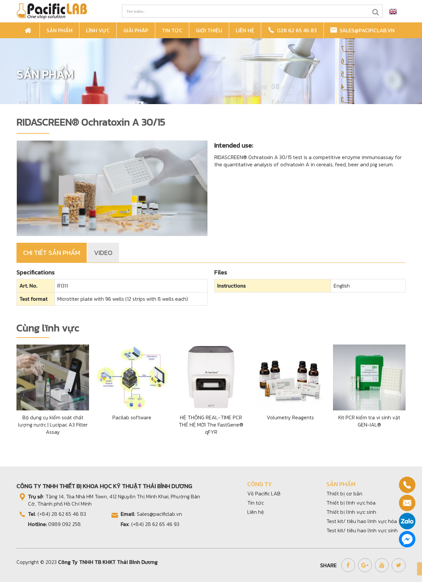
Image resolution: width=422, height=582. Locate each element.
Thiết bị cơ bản (344, 493)
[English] (393, 11)
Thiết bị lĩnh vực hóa (351, 503)
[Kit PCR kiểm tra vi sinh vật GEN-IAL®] (369, 376)
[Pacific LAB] (51, 10)
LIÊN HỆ (245, 30)
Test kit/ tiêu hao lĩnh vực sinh (362, 530)
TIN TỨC (172, 30)
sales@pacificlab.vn (366, 30)
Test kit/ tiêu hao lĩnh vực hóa (361, 521)
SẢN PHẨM (59, 30)
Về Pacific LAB (264, 493)
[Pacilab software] (132, 376)
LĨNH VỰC (98, 30)
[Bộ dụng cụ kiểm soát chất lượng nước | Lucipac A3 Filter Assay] (52, 376)
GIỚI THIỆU (209, 30)
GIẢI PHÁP (135, 30)
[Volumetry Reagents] (290, 376)
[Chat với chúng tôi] (407, 539)
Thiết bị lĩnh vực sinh (351, 512)
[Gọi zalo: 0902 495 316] (407, 521)
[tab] (51, 253)
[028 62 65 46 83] (407, 485)
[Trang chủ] (29, 30)
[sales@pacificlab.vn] (407, 503)
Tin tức (255, 503)
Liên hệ (255, 512)
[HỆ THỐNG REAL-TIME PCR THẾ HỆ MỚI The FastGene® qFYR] (211, 376)
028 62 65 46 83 (295, 30)
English (342, 286)
